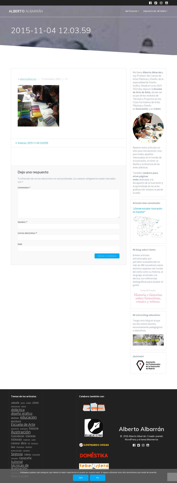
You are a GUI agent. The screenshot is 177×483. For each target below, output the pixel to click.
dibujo (23, 406)
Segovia (17, 454)
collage (28, 403)
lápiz (13, 446)
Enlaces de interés (155, 11)
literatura (34, 443)
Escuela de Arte (23, 424)
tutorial (17, 461)
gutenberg (24, 429)
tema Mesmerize (149, 439)
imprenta (30, 435)
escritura (16, 421)
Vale (81, 478)
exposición (15, 429)
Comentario (24, 187)
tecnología (36, 455)
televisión (14, 458)
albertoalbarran (28, 79)
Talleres (27, 454)
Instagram (26, 440)
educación (28, 417)
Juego (34, 440)
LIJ (29, 443)
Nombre (22, 222)
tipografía (25, 458)
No (97, 478)
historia (33, 428)
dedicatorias (15, 406)
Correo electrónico (27, 233)
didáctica (18, 409)
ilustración (21, 432)
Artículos (131, 11)
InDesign (16, 439)
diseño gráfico (21, 413)
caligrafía (15, 402)
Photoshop (20, 447)
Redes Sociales (16, 451)
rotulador (26, 451)
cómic (35, 402)
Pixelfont (28, 447)
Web (20, 244)
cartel (22, 403)
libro (23, 443)
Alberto (26, 11)
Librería (15, 443)
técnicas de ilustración (20, 467)
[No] (173, 476)
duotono (15, 417)
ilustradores (17, 435)
